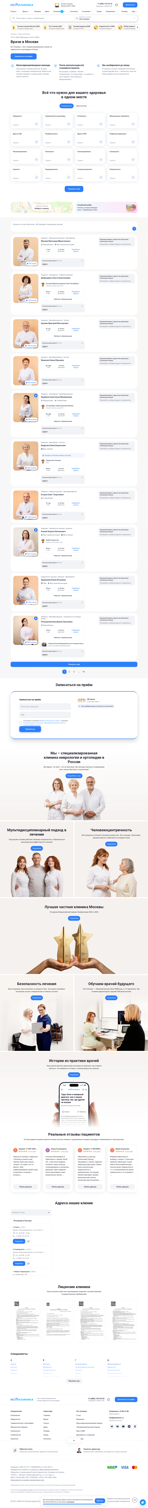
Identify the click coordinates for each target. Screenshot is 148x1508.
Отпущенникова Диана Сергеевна (56, 622)
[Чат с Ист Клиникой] (143, 1502)
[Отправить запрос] (134, 229)
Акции (99, 11)
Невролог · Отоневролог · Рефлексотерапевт (57, 275)
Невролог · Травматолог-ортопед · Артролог (56, 528)
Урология (14, 1439)
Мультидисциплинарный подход (89, 1423)
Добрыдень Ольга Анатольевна (55, 278)
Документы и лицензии (85, 1435)
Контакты (74, 11)
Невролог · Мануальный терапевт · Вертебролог (58, 238)
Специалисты (66, 106)
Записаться (130, 5)
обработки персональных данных (50, 720)
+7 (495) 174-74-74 (104, 4)
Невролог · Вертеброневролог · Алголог (55, 320)
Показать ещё (74, 189)
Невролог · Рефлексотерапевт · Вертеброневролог (59, 491)
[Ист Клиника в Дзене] (129, 1426)
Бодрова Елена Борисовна (53, 445)
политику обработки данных (32, 725)
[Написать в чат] (116, 5)
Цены (47, 11)
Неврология (15, 1419)
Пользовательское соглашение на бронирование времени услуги (43, 723)
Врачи (25, 11)
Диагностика (81, 106)
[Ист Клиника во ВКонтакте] (117, 1426)
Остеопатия (15, 1415)
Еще (133, 11)
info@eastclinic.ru (116, 1418)
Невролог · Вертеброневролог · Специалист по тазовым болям (61, 618)
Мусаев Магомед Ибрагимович (56, 241)
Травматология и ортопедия (22, 1423)
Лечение (37, 11)
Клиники (58, 11)
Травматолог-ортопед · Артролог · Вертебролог (58, 577)
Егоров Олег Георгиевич (52, 494)
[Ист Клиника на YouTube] (123, 1426)
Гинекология (16, 1435)
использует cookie (26, 1490)
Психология (15, 1431)
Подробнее (19, 1241)
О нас (78, 1415)
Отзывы (124, 11)
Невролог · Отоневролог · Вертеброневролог (57, 394)
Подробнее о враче (76, 250)
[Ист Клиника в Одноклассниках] (135, 1426)
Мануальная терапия (19, 1427)
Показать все (74, 1381)
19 (83, 672)
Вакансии (80, 1419)
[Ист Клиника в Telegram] (111, 1426)
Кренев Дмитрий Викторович (54, 323)
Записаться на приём (24, 56)
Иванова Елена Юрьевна (52, 360)
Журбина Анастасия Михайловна (56, 397)
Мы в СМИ (80, 1431)
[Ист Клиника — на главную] (22, 4)
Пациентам (110, 11)
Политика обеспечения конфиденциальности (65, 1501)
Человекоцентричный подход (88, 1427)
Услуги (13, 11)
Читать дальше (25, 1187)
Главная (46, 1415)
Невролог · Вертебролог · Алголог (53, 442)
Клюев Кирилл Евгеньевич (53, 531)
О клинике (86, 11)
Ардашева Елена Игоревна (53, 580)
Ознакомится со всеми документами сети (27, 1480)
